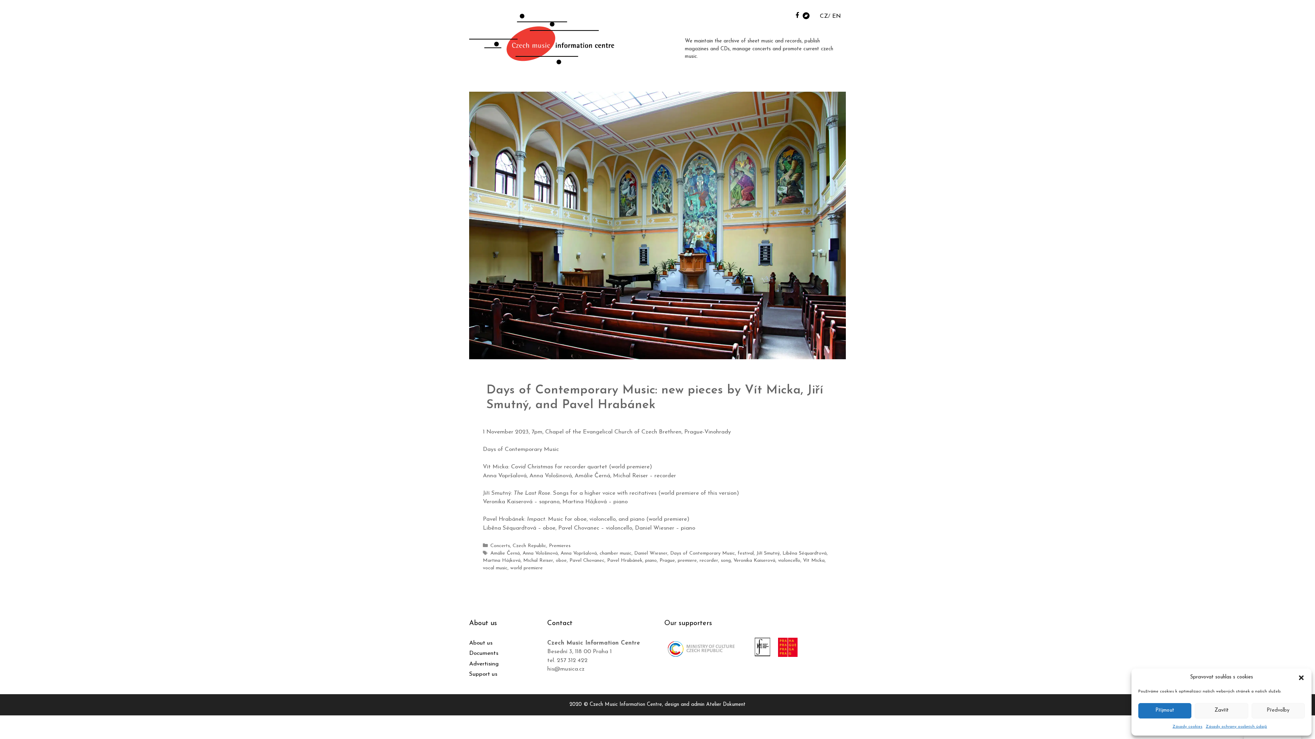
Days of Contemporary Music (702, 553)
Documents (483, 653)
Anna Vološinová (540, 553)
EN (836, 16)
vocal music (495, 568)
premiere (687, 560)
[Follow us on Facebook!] (797, 15)
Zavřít (1222, 710)
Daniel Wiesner (650, 553)
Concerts (500, 545)
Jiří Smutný (768, 553)
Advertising (484, 664)
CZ (824, 16)
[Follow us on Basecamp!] (806, 15)
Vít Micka (814, 560)
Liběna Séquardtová (804, 553)
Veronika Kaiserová (754, 560)
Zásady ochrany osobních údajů (1236, 727)
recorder (709, 560)
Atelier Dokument (726, 704)
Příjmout (1164, 710)
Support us (483, 674)
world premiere (526, 568)
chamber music (615, 553)
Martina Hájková (502, 560)
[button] (1301, 677)
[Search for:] (788, 14)
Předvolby (1278, 710)
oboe (561, 560)
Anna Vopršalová (579, 553)
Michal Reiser (538, 560)
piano (651, 560)
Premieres (560, 545)
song (726, 560)
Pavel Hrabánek (624, 560)
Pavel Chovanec (586, 560)
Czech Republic (529, 545)
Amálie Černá (505, 553)
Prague (667, 560)
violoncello (789, 560)
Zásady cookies (1187, 727)
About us (480, 643)
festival (746, 553)
